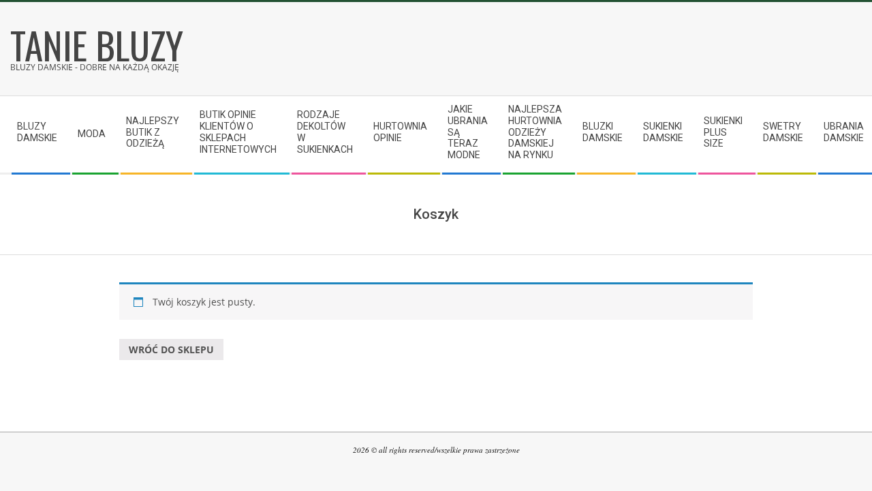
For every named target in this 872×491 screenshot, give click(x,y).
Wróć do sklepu (171, 349)
